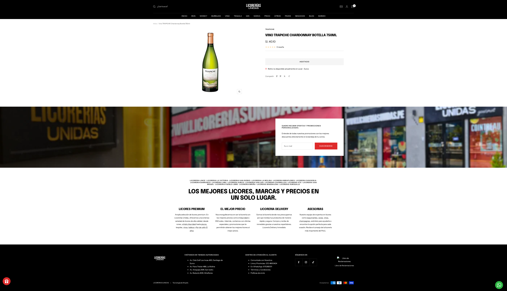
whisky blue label (189, 224)
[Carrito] (352, 6)
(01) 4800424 (271, 263)
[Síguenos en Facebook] (298, 262)
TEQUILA (238, 16)
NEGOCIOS (300, 16)
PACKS (288, 16)
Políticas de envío (258, 273)
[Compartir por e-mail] (289, 76)
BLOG (311, 16)
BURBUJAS (216, 16)
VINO (227, 16)
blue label (244, 218)
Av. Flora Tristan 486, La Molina (202, 266)
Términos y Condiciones (261, 270)
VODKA (256, 16)
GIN (247, 16)
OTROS (277, 16)
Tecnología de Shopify (180, 283)
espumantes (312, 218)
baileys (191, 227)
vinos (185, 227)
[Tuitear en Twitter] (284, 76)
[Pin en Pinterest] (280, 76)
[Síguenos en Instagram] (306, 262)
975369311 (267, 266)
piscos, (204, 224)
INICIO (184, 16)
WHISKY (203, 16)
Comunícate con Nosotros (261, 260)
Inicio (155, 24)
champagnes (304, 221)
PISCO (267, 16)
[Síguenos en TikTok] (313, 262)
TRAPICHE (269, 29)
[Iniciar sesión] (347, 6)
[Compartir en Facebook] (276, 76)
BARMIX (322, 16)
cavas (320, 218)
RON (193, 16)
